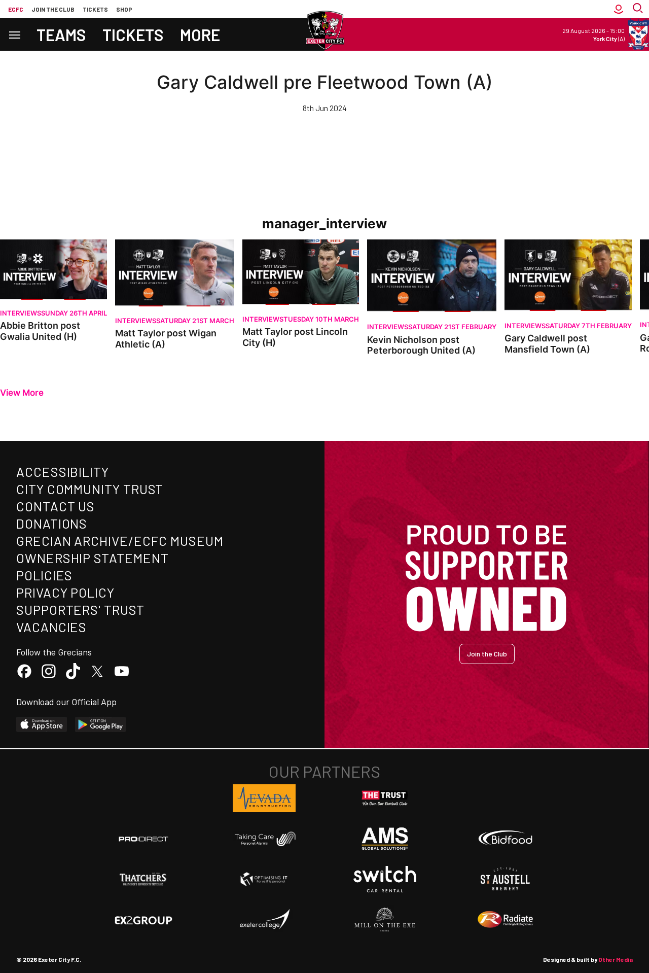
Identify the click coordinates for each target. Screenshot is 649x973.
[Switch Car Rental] (384, 879)
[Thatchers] (143, 879)
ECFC (15, 9)
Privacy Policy (65, 592)
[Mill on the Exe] (384, 919)
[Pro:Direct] (143, 839)
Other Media (615, 959)
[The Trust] (384, 798)
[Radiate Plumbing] (505, 919)
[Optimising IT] (264, 879)
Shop (124, 9)
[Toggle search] (639, 9)
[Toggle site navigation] (14, 34)
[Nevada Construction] (264, 798)
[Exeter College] (264, 919)
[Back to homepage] (324, 30)
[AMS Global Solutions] (384, 838)
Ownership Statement (92, 558)
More (200, 34)
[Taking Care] (264, 838)
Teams (61, 34)
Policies (44, 575)
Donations (51, 523)
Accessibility (62, 471)
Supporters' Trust (80, 609)
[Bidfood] (505, 839)
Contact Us (55, 506)
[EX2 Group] (143, 919)
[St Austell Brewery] (505, 879)
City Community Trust (89, 489)
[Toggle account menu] (618, 9)
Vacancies (51, 627)
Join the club (53, 9)
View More (22, 393)
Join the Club (487, 653)
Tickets (95, 9)
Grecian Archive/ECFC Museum (120, 540)
